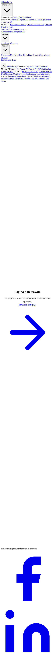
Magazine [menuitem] (14, 43)
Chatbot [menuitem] (47, 20)
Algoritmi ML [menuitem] (7, 22)
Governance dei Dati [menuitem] (35, 24)
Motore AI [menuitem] (14, 20)
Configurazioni (18, 32)
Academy (12, 76)
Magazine (20, 76)
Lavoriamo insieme (30, 79)
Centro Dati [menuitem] (17, 17)
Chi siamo (37, 76)
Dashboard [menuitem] (27, 17)
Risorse (5, 34)
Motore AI (14, 69)
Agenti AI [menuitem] (24, 20)
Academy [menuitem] (5, 43)
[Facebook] (27, 604)
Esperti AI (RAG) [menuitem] (36, 20)
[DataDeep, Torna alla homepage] (6, 2)
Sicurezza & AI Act (30, 71)
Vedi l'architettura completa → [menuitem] (14, 29)
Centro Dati (33, 66)
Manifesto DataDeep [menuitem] (19, 55)
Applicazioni (6, 32)
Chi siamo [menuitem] (5, 55)
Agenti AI (24, 69)
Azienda (5, 46)
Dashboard (43, 66)
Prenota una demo (8, 60)
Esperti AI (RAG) (36, 69)
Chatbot (47, 69)
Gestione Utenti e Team (15, 74)
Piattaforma (6, 5)
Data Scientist (16, 79)
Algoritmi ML (7, 71)
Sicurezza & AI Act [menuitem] (18, 24)
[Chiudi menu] (3, 66)
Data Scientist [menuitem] (34, 55)
